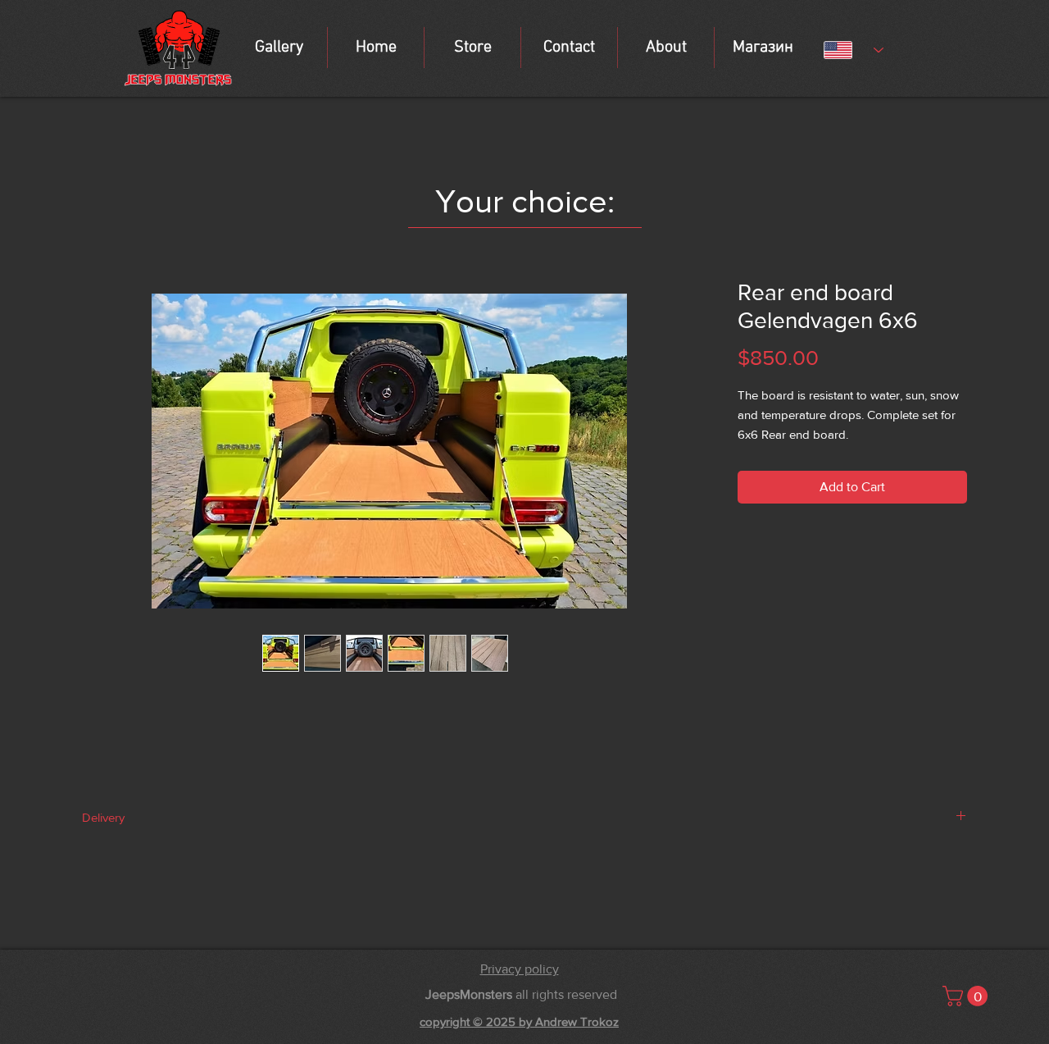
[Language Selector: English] (853, 50)
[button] (967, 996)
